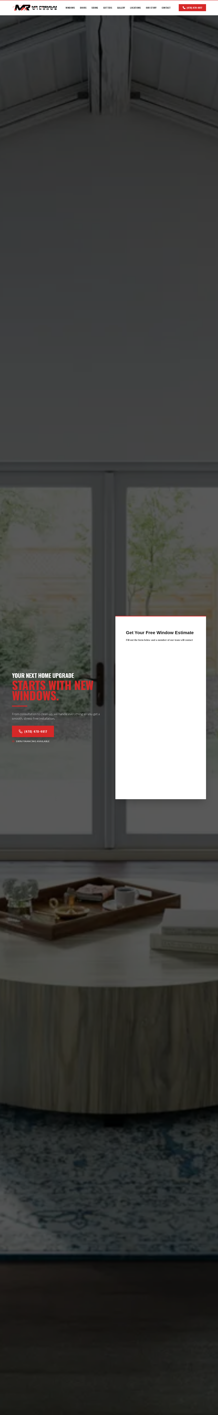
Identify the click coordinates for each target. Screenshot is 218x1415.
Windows (70, 7)
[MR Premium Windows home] (35, 7)
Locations (135, 7)
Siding (94, 7)
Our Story (151, 7)
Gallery (121, 7)
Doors (83, 7)
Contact (166, 7)
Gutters (107, 7)
